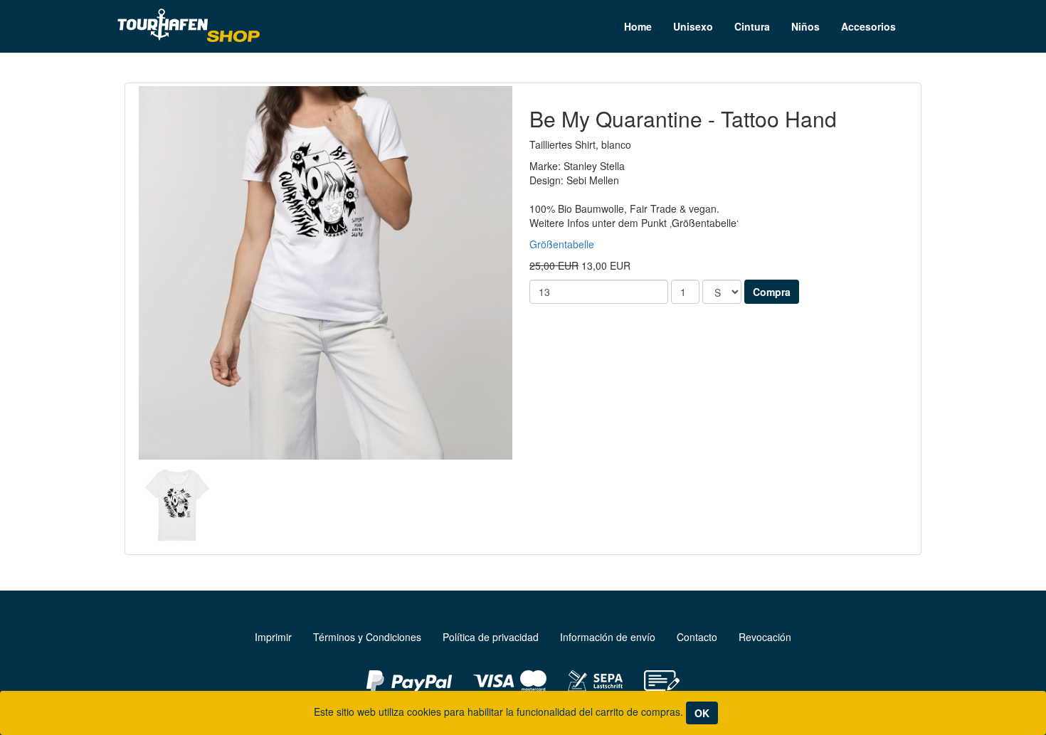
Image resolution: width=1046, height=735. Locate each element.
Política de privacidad (491, 637)
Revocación (765, 637)
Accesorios (868, 26)
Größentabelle (561, 244)
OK (701, 713)
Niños (805, 26)
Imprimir (273, 637)
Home (638, 26)
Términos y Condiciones (367, 637)
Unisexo (693, 26)
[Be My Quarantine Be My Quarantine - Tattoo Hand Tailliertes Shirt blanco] (325, 273)
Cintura (752, 26)
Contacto (697, 637)
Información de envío (607, 637)
